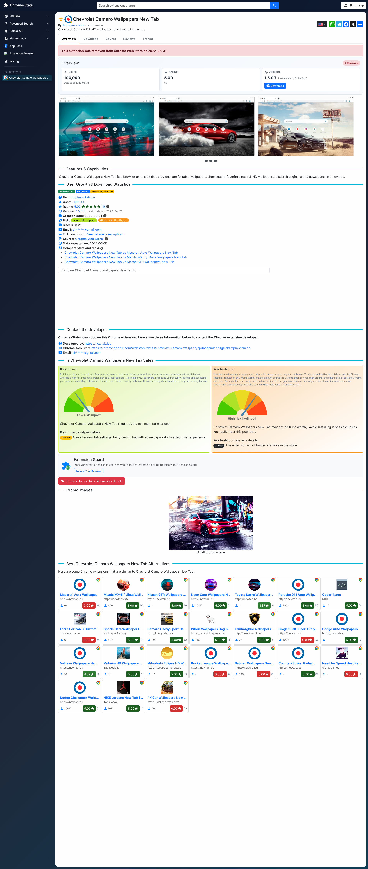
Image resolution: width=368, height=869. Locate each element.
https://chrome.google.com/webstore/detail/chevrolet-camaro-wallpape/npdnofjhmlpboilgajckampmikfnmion (170, 348)
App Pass (16, 46)
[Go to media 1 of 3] (206, 161)
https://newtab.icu (74, 25)
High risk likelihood (113, 220)
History (15, 72)
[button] (353, 5)
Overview (69, 39)
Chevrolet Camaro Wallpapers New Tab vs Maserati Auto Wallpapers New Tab (121, 252)
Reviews (129, 39)
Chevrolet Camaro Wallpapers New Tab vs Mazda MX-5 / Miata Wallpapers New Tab (125, 257)
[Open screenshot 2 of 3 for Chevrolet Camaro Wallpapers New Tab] (206, 126)
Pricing (14, 61)
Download (90, 39)
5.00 (89, 206)
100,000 (79, 202)
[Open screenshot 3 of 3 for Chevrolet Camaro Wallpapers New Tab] (306, 126)
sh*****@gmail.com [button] (87, 229)
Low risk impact (84, 220)
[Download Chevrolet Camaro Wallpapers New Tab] (311, 79)
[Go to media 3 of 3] (215, 161)
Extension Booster (22, 53)
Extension (97, 25)
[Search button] (274, 5)
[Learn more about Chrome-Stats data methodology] (106, 239)
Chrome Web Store (89, 239)
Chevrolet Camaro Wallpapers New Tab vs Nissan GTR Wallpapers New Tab (119, 262)
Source (111, 39)
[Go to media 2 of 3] (211, 161)
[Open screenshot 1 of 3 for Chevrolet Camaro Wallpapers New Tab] (106, 126)
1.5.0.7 (80, 211)
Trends (148, 39)
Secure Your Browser (89, 471)
